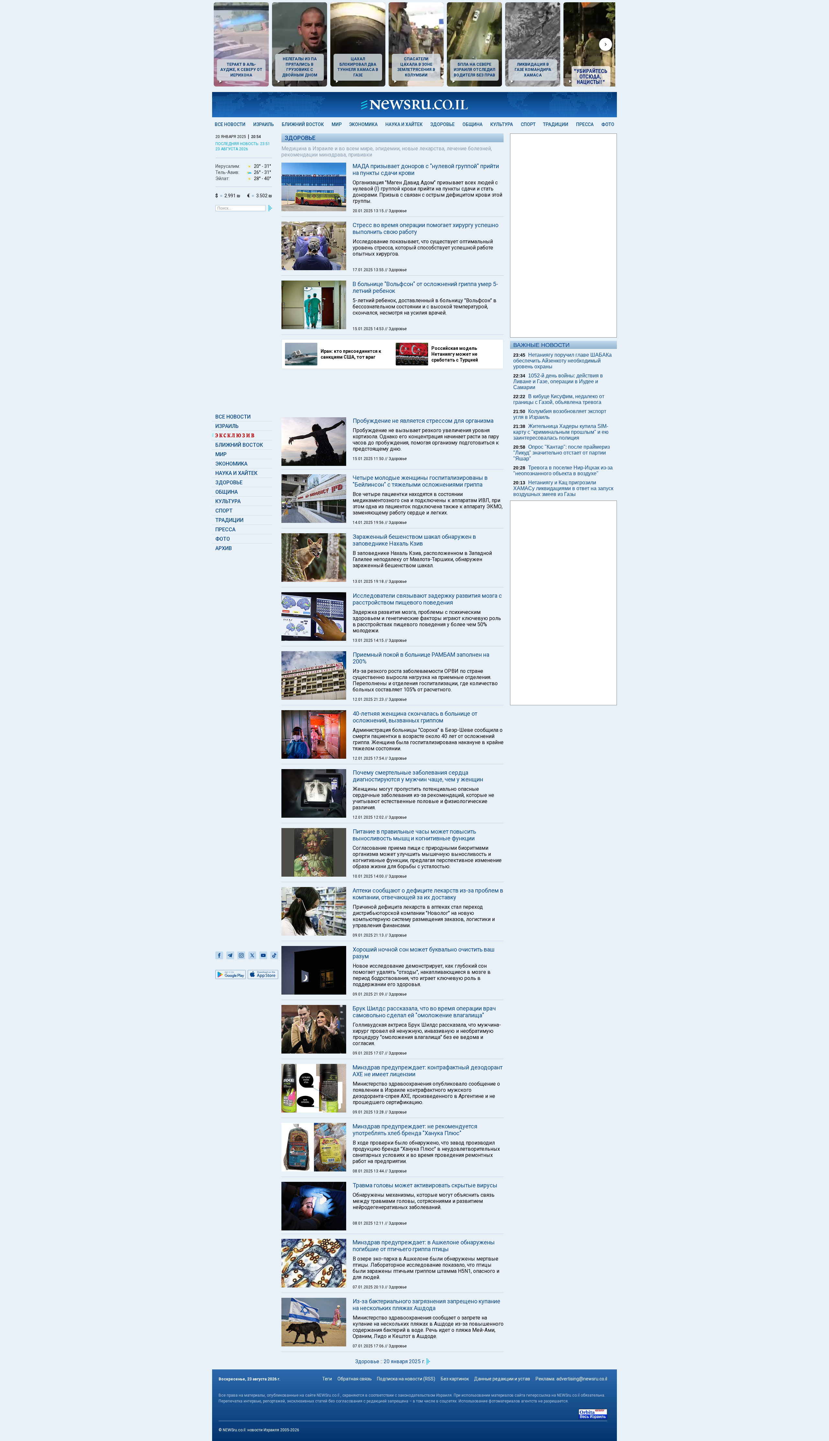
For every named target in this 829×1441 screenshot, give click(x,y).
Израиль (263, 124)
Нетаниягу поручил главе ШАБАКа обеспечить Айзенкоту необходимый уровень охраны (562, 360)
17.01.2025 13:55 (369, 270)
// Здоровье (396, 211)
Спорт (528, 124)
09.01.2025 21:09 (369, 994)
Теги (327, 1378)
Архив (223, 548)
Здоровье (442, 124)
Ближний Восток (303, 124)
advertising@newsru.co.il (581, 1378)
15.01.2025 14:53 (369, 329)
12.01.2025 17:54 (369, 758)
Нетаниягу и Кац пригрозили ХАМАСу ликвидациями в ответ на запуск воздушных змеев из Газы (563, 488)
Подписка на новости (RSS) (406, 1378)
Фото (607, 124)
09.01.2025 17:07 (369, 1053)
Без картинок (455, 1378)
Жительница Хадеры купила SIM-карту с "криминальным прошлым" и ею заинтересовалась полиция (560, 432)
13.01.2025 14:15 (369, 640)
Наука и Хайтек (404, 124)
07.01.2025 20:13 (369, 1287)
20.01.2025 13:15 (369, 211)
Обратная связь (354, 1378)
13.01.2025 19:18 (369, 581)
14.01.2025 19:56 (369, 522)
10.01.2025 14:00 (369, 876)
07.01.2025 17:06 (369, 1346)
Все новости (230, 124)
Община (472, 124)
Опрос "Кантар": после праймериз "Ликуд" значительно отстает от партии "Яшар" (561, 452)
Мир (337, 124)
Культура (501, 124)
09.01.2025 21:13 (369, 935)
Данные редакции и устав (502, 1378)
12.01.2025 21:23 (369, 699)
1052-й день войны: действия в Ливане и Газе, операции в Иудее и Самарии (558, 381)
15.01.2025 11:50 (369, 458)
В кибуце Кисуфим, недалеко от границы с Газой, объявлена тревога (558, 399)
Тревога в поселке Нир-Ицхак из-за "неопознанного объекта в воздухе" (563, 470)
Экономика (363, 124)
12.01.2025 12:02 (369, 817)
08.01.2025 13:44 (369, 1171)
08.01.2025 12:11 (369, 1223)
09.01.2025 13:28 (369, 1112)
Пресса (585, 124)
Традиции (555, 124)
